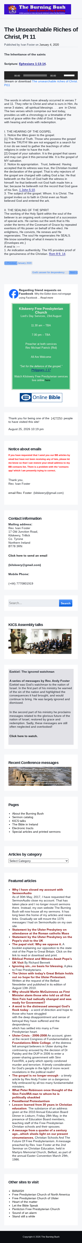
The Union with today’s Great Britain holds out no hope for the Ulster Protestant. (42, 975)
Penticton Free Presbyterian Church (36, 1209)
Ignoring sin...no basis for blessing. (37, 966)
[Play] (10, 75)
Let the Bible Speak (25, 1205)
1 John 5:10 (27, 190)
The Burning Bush (50, 1236)
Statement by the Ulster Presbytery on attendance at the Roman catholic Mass (40, 931)
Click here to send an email (27, 555)
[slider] (70, 75)
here (47, 380)
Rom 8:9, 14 (57, 253)
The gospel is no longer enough (35, 1075)
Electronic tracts (22, 828)
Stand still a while (23, 1216)
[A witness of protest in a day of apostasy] (37, 9)
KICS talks (19, 820)
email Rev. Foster (20, 492)
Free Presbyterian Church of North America (41, 1194)
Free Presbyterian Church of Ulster (35, 1198)
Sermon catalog (22, 817)
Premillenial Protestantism (31, 1101)
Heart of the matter (24, 1201)
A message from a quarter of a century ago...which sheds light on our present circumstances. (40, 1134)
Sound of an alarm (24, 1212)
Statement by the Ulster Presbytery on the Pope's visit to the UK (42, 938)
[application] (41, 75)
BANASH (18, 1191)
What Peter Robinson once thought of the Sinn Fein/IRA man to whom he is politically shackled (42, 1093)
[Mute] (60, 75)
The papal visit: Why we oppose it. (37, 944)
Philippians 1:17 (41, 370)
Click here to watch (23, 736)
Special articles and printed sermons (36, 831)
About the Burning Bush (28, 813)
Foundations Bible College (31, 1042)
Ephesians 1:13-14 (32, 63)
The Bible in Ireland (25, 824)
